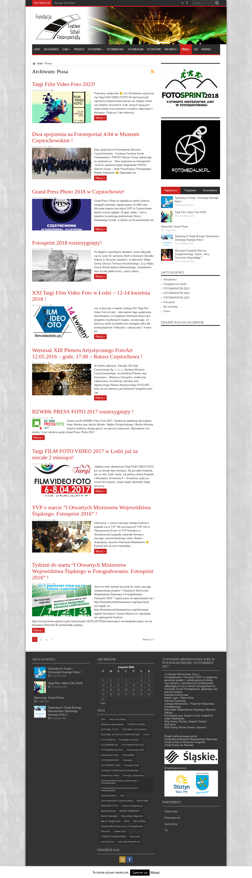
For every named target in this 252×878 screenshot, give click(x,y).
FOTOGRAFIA (108, 739)
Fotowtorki (154, 49)
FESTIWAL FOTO (109, 729)
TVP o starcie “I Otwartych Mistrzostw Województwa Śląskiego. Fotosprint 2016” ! (91, 510)
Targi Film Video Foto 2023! (63, 84)
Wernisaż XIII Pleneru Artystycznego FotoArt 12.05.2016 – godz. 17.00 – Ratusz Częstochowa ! (87, 353)
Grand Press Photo (110, 775)
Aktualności (51, 49)
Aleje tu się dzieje (117, 719)
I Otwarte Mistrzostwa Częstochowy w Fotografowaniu (119, 789)
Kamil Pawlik (142, 800)
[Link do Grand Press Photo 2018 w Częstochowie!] (61, 229)
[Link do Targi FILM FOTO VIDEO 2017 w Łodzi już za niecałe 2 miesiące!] (61, 495)
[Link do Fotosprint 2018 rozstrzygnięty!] (61, 280)
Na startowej (170, 306)
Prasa (186, 49)
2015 (103, 719)
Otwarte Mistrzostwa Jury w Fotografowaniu (122, 826)
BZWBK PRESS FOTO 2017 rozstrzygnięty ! (83, 412)
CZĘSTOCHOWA (136, 724)
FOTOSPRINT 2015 (110, 765)
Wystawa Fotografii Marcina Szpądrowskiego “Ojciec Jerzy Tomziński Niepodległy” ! (192, 254)
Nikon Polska (139, 821)
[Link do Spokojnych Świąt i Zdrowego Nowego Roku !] (167, 207)
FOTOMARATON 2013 (176, 288)
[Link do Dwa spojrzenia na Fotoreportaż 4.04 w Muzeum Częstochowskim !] (61, 178)
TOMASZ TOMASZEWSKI (113, 836)
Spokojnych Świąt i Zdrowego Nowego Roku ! (64, 670)
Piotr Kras (105, 831)
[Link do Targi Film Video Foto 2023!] (61, 122)
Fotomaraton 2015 (135, 750)
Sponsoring (170, 824)
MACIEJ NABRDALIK (129, 811)
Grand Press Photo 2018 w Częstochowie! (78, 192)
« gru (102, 702)
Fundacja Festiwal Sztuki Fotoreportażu (120, 770)
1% (166, 830)
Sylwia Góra (120, 831)
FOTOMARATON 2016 (176, 297)
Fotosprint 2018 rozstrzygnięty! (67, 243)
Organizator (171, 811)
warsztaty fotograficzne (129, 841)
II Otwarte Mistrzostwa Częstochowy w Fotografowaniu (119, 781)
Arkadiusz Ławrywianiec (112, 724)
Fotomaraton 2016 (109, 755)
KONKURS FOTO (109, 806)
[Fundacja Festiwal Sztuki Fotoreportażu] (57, 38)
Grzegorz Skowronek (133, 775)
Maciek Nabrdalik (109, 816)
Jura (122, 795)
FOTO (147, 734)
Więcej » (100, 117)
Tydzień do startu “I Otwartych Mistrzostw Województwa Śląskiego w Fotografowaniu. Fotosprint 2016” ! (92, 571)
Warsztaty (135, 836)
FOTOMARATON (115, 49)
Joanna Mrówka (108, 795)
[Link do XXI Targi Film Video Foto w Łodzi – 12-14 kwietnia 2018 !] (61, 336)
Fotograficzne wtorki (174, 284)
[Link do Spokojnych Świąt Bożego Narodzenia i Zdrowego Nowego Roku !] (167, 245)
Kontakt (206, 49)
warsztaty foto (107, 841)
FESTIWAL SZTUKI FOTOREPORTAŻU (120, 734)
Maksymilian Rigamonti (132, 816)
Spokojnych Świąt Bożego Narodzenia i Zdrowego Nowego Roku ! (85, 3)
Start (37, 49)
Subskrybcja (152, 71)
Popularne (190, 190)
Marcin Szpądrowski (110, 821)
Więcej (154, 872)
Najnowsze (171, 190)
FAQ (196, 49)
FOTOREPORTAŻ (110, 760)
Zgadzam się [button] (139, 872)
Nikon (127, 821)
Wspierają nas (172, 817)
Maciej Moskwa (108, 811)
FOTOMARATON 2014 (176, 293)
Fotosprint (95, 49)
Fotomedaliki (135, 49)
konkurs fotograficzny (132, 806)
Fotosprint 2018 (131, 765)
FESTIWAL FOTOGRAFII (134, 729)
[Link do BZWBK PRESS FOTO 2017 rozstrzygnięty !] (48, 428)
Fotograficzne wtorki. (129, 739)
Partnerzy (171, 49)
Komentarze (210, 190)
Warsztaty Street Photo (174, 226)
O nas (66, 49)
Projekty (79, 49)
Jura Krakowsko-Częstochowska (117, 800)
